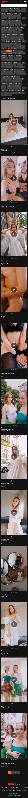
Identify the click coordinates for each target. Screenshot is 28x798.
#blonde (7, 653)
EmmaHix (9, 32)
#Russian (6, 152)
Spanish (19, 83)
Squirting (4, 85)
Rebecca (22, 71)
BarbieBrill (18, 15)
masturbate (4, 55)
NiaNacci (10, 64)
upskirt (16, 92)
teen (7, 90)
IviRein (23, 41)
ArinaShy (4, 13)
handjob (11, 36)
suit (12, 88)
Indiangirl (13, 41)
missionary (4, 62)
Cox (7, 27)
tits (23, 90)
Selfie (10, 78)
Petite (11, 69)
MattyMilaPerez (11, 55)
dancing (3, 29)
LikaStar (3, 50)
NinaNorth (4, 67)
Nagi (23, 62)
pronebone (4, 71)
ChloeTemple (5, 25)
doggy (19, 29)
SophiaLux (11, 83)
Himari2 (8, 41)
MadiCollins (9, 53)
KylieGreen (4, 48)
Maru (23, 53)
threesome (11, 90)
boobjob (8, 20)
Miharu (3, 60)
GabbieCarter (14, 34)
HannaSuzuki (11, 39)
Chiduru (19, 22)
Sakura (8, 76)
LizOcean (4, 53)
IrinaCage (19, 41)
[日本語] (25, 2)
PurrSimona (16, 71)
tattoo (3, 90)
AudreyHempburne (6, 15)
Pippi (15, 69)
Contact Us (18, 787)
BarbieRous (4, 18)
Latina (19, 48)
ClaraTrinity (11, 25)
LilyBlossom (9, 50)
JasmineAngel (11, 43)
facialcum (4, 34)
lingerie (15, 50)
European (15, 32)
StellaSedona (18, 85)
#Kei (2, 153)
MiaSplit (11, 57)
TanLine (23, 88)
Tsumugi (11, 92)
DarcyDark (15, 29)
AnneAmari (18, 11)
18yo (3, 8)
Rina (14, 74)
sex (2, 81)
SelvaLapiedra (16, 78)
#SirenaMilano (11, 206)
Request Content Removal (14, 793)
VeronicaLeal (4, 95)
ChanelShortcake (12, 22)
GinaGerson (21, 34)
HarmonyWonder (19, 39)
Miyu (20, 62)
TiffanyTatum (18, 90)
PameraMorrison (5, 69)
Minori (12, 60)
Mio (15, 60)
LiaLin (23, 48)
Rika (10, 74)
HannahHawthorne (19, 36)
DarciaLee (9, 29)
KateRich (10, 46)
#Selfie (3, 599)
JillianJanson (17, 43)
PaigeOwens (21, 67)
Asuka (19, 13)
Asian (15, 13)
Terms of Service (4, 787)
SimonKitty (19, 81)
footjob (8, 34)
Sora (16, 83)
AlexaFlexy (10, 8)
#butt (2, 152)
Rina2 (17, 74)
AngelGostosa (5, 11)
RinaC (21, 74)
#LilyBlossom (4, 150)
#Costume (8, 207)
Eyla (19, 32)
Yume (10, 95)
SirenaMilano (4, 83)
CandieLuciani (18, 20)
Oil (12, 67)
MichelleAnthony (17, 57)
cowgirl (3, 27)
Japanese (4, 43)
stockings (4, 88)
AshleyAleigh (10, 13)
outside (15, 67)
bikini (15, 18)
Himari (3, 41)
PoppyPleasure (21, 69)
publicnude (10, 71)
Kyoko (15, 48)
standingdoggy (10, 85)
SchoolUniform (5, 78)
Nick (15, 64)
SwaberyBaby (18, 88)
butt (12, 20)
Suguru (8, 88)
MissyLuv (10, 62)
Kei (14, 46)
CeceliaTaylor (4, 22)
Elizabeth (4, 32)
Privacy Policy (11, 787)
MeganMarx (18, 55)
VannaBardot (21, 92)
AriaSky (24, 11)
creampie (11, 27)
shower (6, 81)
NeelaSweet (4, 64)
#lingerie (15, 152)
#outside (3, 263)
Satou (18, 76)
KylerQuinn (22, 46)
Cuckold (16, 27)
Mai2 (15, 53)
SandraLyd (13, 76)
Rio (24, 74)
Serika (22, 78)
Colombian (17, 25)
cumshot (21, 27)
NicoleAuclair (20, 64)
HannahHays (4, 39)
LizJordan (20, 50)
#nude (7, 319)
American (23, 8)
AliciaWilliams (17, 8)
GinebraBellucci (5, 36)
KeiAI (17, 46)
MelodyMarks (5, 57)
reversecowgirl (5, 74)
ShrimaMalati (12, 81)
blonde (23, 18)
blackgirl (19, 18)
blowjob (3, 20)
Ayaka (13, 15)
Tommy (3, 92)
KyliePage (10, 48)
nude (9, 67)
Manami (19, 53)
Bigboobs (10, 18)
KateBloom (4, 46)
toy (7, 92)
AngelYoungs (12, 11)
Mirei (19, 60)
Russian (3, 76)
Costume (23, 25)
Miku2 (8, 60)
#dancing (10, 152)
